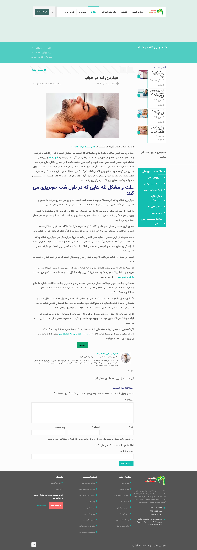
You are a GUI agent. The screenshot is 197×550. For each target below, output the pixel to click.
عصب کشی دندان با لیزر (87, 532)
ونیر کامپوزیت (90, 501)
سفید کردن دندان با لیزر (87, 526)
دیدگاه (129, 400)
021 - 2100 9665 (156, 508)
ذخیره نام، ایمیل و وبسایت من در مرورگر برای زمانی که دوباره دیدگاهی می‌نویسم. (88, 439)
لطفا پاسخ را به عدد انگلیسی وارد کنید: (113, 445)
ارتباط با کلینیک (56, 483)
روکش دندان (156, 213)
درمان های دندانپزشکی (156, 198)
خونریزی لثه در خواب (42, 57)
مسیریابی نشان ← (40, 505)
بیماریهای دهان (43, 52)
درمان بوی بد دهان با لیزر (86, 489)
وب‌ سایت (60, 427)
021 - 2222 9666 (156, 511)
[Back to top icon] (33, 544)
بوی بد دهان (125, 483)
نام (131, 427)
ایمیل (96, 427)
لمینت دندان (91, 507)
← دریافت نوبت (56, 505)
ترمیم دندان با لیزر (89, 520)
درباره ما (58, 489)
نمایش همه (38, 70)
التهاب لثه (53, 158)
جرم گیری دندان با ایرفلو (87, 495)
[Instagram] (132, 371)
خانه (49, 48)
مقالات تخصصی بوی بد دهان (151, 221)
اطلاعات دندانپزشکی (152, 171)
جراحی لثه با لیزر (89, 514)
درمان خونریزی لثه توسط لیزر (73, 334)
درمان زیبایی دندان (152, 190)
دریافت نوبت (42, 11)
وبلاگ (38, 48)
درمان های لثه (155, 207)
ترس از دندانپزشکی (152, 184)
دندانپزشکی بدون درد (88, 483)
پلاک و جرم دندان (125, 277)
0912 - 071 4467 (156, 514)
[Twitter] (128, 371)
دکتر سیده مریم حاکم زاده (82, 147)
